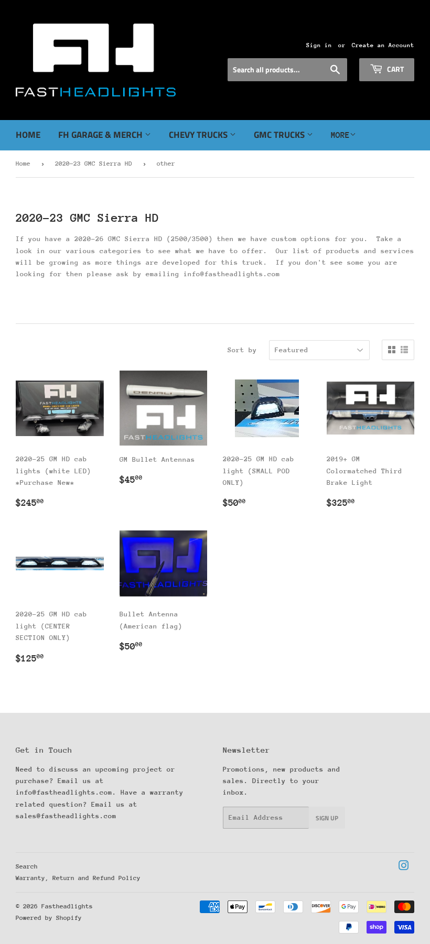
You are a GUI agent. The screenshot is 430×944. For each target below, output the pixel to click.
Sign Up (327, 818)
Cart (394, 68)
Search (27, 866)
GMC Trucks (280, 135)
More (340, 135)
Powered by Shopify (49, 917)
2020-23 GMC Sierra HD (93, 163)
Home (28, 135)
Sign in (319, 45)
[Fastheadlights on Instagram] (404, 867)
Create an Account (383, 45)
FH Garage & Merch (101, 135)
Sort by (242, 350)
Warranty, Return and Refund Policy (78, 878)
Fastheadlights (67, 906)
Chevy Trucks (199, 135)
